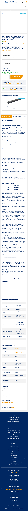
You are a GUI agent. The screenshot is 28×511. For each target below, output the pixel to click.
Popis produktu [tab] (6, 116)
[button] (14, 58)
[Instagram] (12, 500)
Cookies (14, 451)
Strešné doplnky (14, 419)
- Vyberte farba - (7, 63)
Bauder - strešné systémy (14, 430)
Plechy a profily (14, 425)
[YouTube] (16, 500)
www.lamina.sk (14, 455)
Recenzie (14, 459)
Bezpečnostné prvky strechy (14, 421)
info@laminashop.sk (14, 489)
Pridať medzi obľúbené (21, 43)
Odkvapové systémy (14, 417)
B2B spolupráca (14, 463)
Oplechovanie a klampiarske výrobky (14, 423)
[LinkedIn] (14, 500)
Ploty (14, 434)
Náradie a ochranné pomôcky (14, 438)
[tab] (19, 116)
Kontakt (14, 461)
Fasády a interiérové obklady (14, 432)
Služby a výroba (14, 457)
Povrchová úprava (6, 55)
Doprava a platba (14, 446)
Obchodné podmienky (14, 448)
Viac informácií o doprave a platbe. (13, 83)
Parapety (14, 427)
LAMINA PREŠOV (18, 348)
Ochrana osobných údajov (14, 450)
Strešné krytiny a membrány (14, 428)
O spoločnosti (14, 453)
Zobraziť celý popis (6, 50)
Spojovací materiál (14, 436)
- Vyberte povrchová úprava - (10, 58)
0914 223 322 (13, 89)
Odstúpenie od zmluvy (14, 464)
